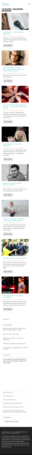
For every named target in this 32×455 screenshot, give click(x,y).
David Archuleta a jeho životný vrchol (12, 184)
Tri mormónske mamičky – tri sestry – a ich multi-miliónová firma (15, 106)
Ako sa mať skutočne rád (9, 399)
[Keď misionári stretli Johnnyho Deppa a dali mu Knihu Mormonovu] (15, 57)
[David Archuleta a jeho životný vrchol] (15, 172)
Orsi (5, 36)
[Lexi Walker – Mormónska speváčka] (15, 21)
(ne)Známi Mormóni (16, 36)
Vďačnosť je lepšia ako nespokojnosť (14, 343)
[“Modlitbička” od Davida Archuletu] (15, 285)
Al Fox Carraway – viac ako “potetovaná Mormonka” (13, 219)
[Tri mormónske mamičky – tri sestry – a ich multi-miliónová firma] (15, 94)
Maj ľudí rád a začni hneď (11, 334)
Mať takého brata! (8, 396)
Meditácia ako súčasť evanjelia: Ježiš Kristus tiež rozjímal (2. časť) (14, 329)
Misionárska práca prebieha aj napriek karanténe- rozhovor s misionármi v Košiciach (15, 411)
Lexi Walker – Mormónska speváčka (13, 33)
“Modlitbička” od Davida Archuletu (13, 296)
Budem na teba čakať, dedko (14, 258)
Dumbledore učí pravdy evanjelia (12, 145)
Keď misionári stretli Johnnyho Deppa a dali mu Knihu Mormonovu (13, 69)
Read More (8, 45)
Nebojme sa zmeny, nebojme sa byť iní (13, 407)
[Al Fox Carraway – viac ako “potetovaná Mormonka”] (15, 208)
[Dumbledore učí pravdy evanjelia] (15, 134)
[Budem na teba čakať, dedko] (15, 247)
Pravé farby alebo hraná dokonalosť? (12, 403)
